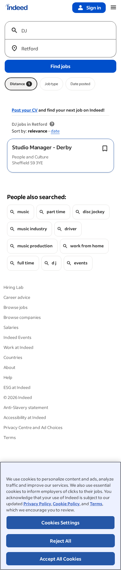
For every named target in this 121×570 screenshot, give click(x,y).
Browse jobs (16, 307)
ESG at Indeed (17, 387)
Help (8, 377)
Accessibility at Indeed (25, 417)
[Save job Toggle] (105, 148)
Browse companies (22, 317)
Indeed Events (17, 337)
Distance (20, 84)
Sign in (93, 7)
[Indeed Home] (16, 7)
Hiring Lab (13, 287)
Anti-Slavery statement (26, 407)
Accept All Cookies (60, 559)
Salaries (11, 327)
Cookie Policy (66, 503)
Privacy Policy (37, 503)
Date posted (80, 84)
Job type (51, 84)
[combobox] (62, 30)
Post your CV (25, 110)
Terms (96, 503)
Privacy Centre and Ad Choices (33, 427)
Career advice (17, 297)
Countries (13, 357)
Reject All (60, 541)
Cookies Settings (60, 522)
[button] (42, 147)
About (9, 367)
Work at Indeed (18, 347)
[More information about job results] (52, 124)
